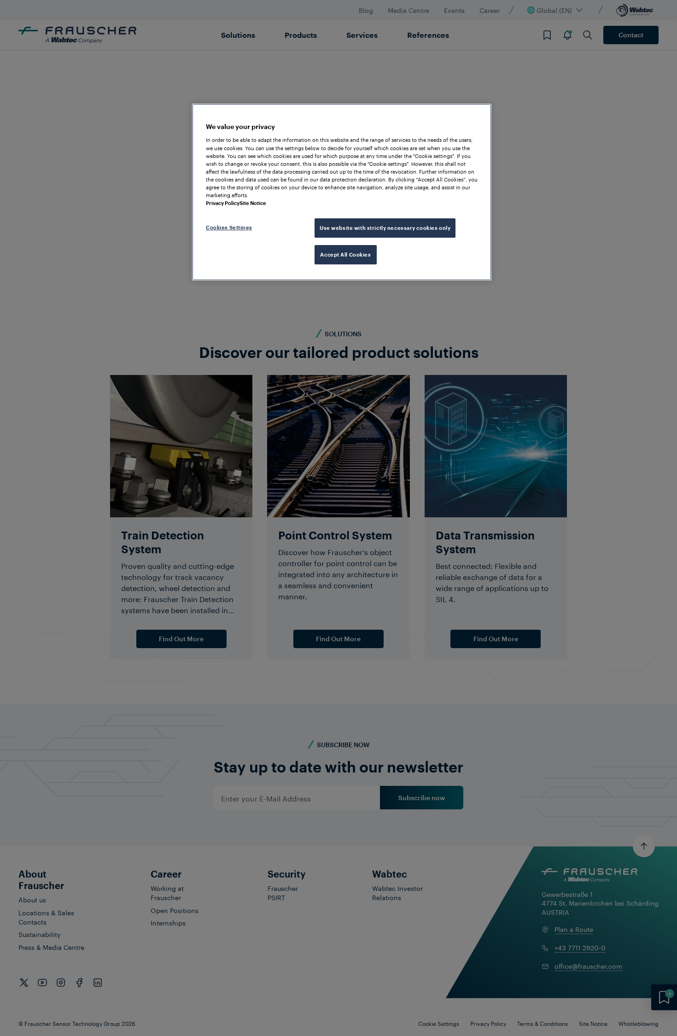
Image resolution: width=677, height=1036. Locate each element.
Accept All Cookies (345, 255)
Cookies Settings (229, 227)
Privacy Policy (222, 203)
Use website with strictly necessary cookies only (385, 228)
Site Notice (252, 203)
